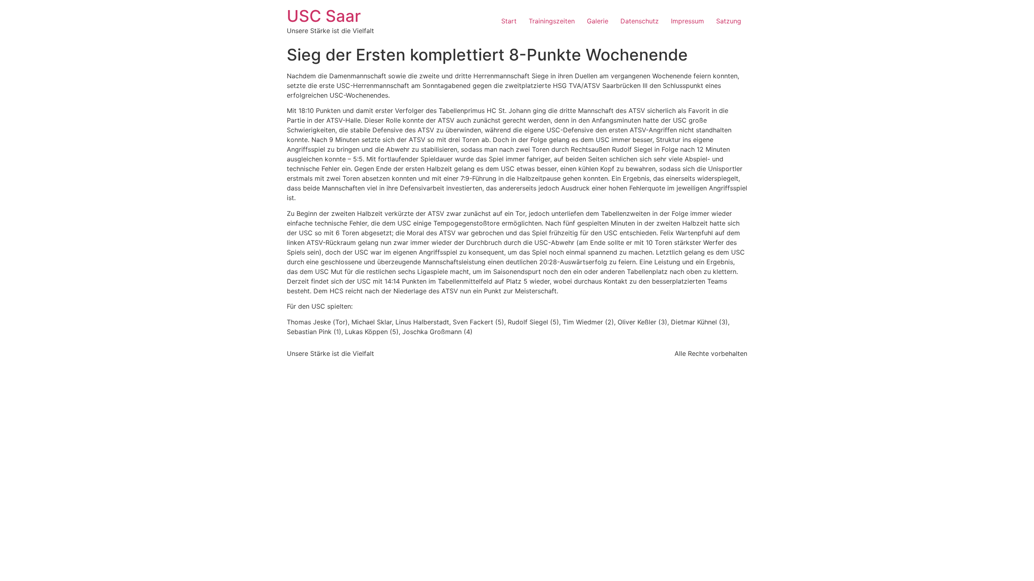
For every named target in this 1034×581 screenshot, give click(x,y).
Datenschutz (639, 21)
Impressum (687, 21)
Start (509, 21)
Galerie (597, 21)
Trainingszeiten (552, 21)
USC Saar (324, 16)
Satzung (728, 21)
